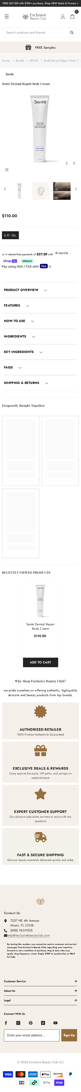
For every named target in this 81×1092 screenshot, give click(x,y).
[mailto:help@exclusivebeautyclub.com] (42, 963)
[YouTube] (55, 1023)
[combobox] (40, 32)
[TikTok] (43, 1023)
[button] (66, 163)
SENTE (34, 61)
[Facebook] (6, 1023)
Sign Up (69, 1035)
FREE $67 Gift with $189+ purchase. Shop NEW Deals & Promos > (40, 3)
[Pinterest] (31, 1023)
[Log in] (63, 16)
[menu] (7, 16)
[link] (20, 466)
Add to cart (40, 662)
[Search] (40, 32)
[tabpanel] (40, 47)
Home (5, 61)
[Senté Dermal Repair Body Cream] (40, 601)
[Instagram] (18, 1023)
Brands (20, 61)
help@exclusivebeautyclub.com (28, 935)
